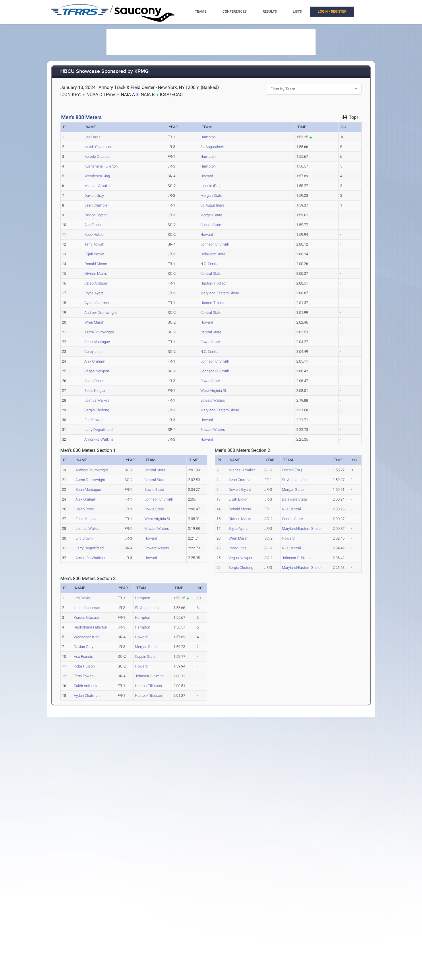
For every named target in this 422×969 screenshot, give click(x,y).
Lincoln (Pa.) (210, 186)
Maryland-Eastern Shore (219, 293)
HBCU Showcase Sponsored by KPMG (104, 71)
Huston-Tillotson (213, 283)
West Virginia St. (213, 390)
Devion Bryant (95, 215)
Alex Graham (94, 361)
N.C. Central (209, 264)
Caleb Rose (93, 381)
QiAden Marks (95, 273)
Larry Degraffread (98, 429)
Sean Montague (97, 342)
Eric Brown (93, 420)
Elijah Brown (94, 254)
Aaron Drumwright (99, 332)
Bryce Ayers (94, 293)
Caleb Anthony (96, 283)
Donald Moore (95, 264)
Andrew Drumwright (100, 312)
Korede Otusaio (96, 156)
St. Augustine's (212, 147)
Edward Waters (212, 400)
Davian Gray (94, 195)
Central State (210, 273)
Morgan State (211, 195)
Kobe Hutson (94, 234)
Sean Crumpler (96, 205)
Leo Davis (92, 137)
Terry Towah (94, 244)
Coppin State (210, 225)
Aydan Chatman (97, 303)
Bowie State (210, 342)
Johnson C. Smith (214, 244)
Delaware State (212, 254)
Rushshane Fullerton (101, 166)
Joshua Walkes (96, 400)
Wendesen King (97, 176)
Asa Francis (94, 225)
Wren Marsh (94, 322)
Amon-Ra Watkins (99, 439)
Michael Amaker (97, 186)
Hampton (208, 137)
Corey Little (93, 351)
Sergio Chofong (96, 410)
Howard (206, 176)
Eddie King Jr (94, 390)
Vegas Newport (96, 371)
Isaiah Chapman (97, 147)
